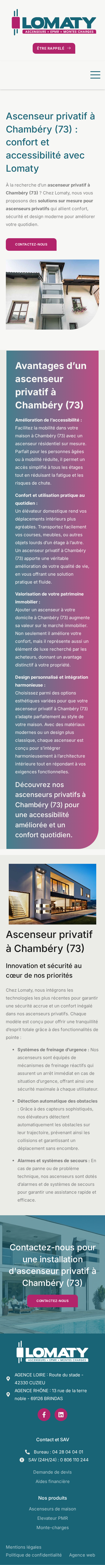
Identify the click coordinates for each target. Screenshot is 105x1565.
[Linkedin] (61, 1414)
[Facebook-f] (44, 1414)
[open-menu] (94, 75)
